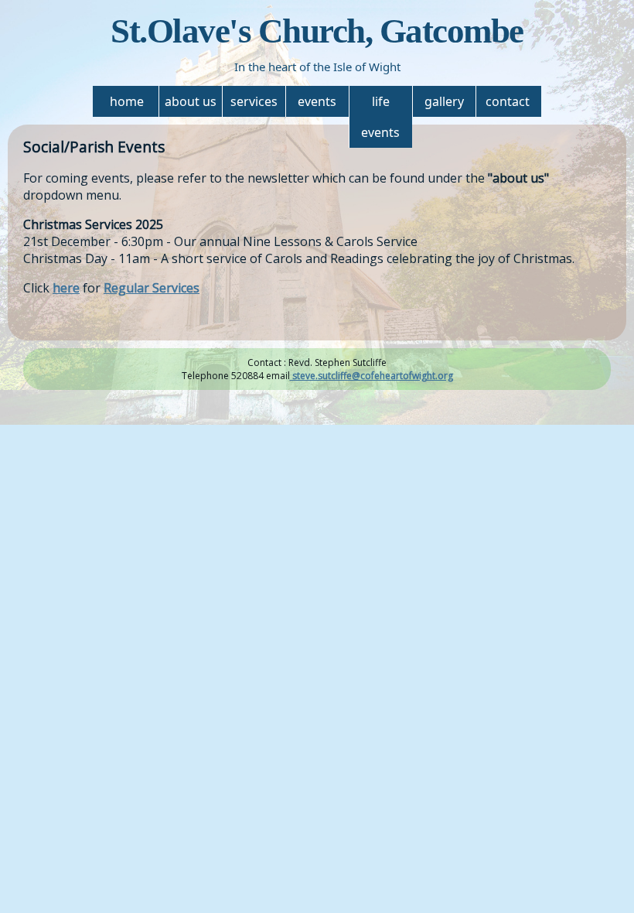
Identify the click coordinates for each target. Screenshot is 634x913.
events (317, 101)
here (66, 287)
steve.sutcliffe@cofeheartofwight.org (371, 375)
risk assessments (192, 151)
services (254, 101)
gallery (444, 101)
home (127, 101)
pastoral (382, 136)
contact (508, 101)
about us (190, 101)
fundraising (318, 136)
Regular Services (151, 287)
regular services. (255, 182)
